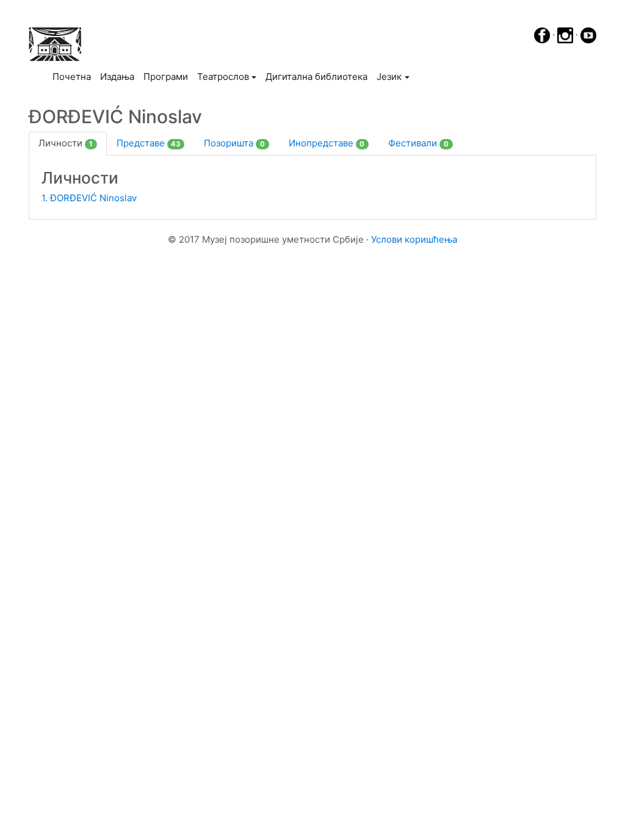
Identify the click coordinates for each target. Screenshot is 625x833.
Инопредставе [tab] (327, 143)
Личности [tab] (65, 143)
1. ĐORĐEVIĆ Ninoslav (89, 198)
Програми (165, 76)
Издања (117, 76)
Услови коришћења (414, 239)
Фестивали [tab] (418, 143)
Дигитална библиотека (316, 76)
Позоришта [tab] (234, 143)
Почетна (73, 76)
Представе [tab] (149, 143)
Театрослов (223, 76)
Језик (389, 76)
